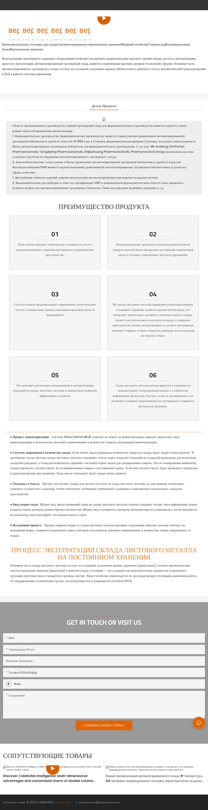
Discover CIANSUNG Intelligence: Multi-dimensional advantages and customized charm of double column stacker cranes (48, 778)
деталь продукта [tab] (104, 106)
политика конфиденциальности (98, 802)
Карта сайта (64, 802)
